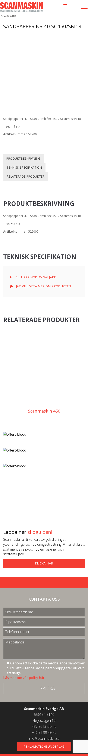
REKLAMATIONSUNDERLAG (44, 746)
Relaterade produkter (25, 176)
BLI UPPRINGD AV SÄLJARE (35, 277)
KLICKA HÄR (44, 563)
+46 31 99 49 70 (44, 732)
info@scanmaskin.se (44, 738)
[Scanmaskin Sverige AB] (21, 6)
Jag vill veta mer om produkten (43, 286)
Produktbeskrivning (23, 158)
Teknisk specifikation (24, 167)
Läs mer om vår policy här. (24, 677)
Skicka (47, 688)
